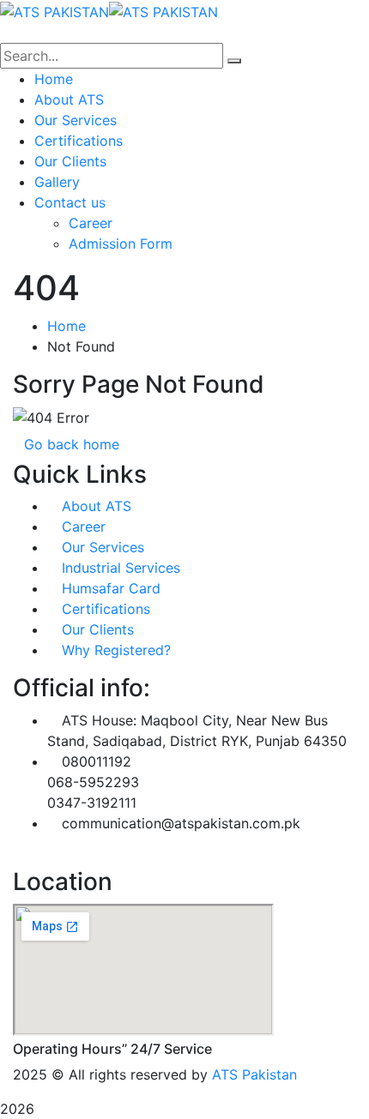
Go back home (71, 444)
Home (66, 325)
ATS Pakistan (254, 1074)
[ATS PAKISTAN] (54, 10)
